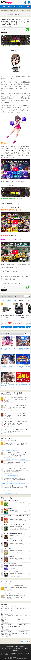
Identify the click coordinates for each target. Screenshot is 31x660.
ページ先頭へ (26, 641)
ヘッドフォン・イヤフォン (9, 300)
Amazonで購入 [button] (6, 327)
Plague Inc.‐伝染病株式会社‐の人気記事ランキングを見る (13, 483)
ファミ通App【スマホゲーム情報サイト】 (11, 10)
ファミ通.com (24, 648)
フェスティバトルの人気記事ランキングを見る (11, 475)
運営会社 (22, 646)
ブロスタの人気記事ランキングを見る (10, 493)
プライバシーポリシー (7, 648)
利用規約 (16, 646)
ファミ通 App (6, 2)
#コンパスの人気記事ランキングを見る (10, 450)
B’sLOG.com (15, 650)
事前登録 (10, 14)
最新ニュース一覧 (26, 10)
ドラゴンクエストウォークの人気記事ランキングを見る (13, 459)
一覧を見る (27, 296)
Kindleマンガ (22, 300)
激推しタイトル (19, 14)
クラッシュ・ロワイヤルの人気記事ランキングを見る (13, 466)
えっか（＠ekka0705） (7, 185)
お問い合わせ (9, 646)
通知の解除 (17, 648)
